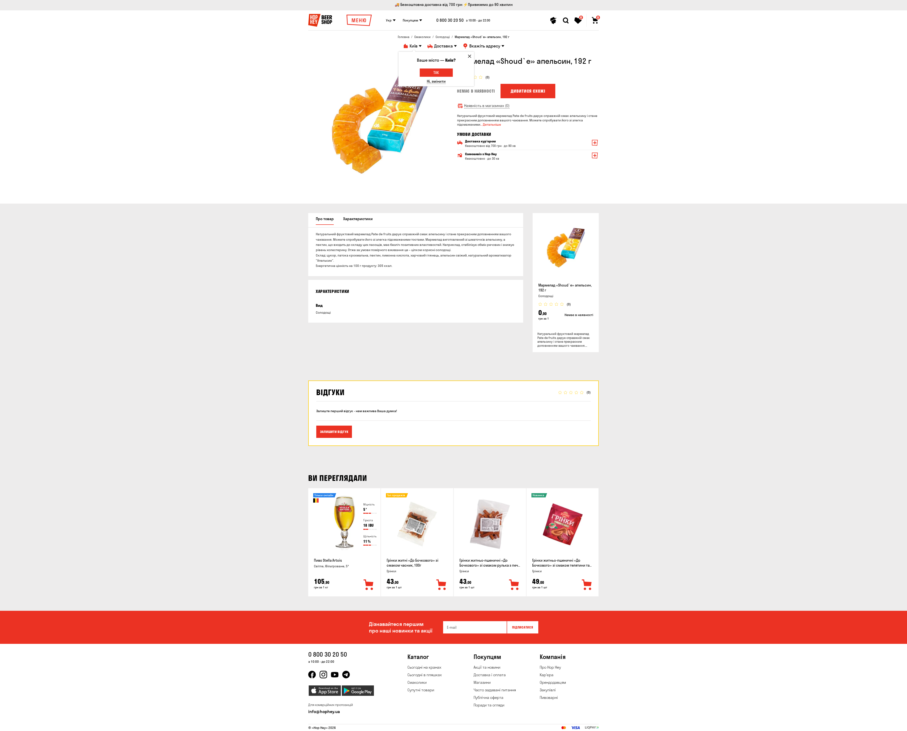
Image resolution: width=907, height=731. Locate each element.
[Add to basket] (369, 585)
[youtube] (334, 674)
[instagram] (323, 674)
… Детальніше (490, 124)
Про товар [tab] (325, 218)
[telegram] (346, 674)
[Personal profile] (553, 20)
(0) (487, 77)
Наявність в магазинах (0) (486, 105)
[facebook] (312, 674)
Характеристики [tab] (358, 218)
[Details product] (566, 249)
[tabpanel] (379, 127)
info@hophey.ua (324, 711)
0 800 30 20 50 (450, 20)
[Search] (565, 20)
